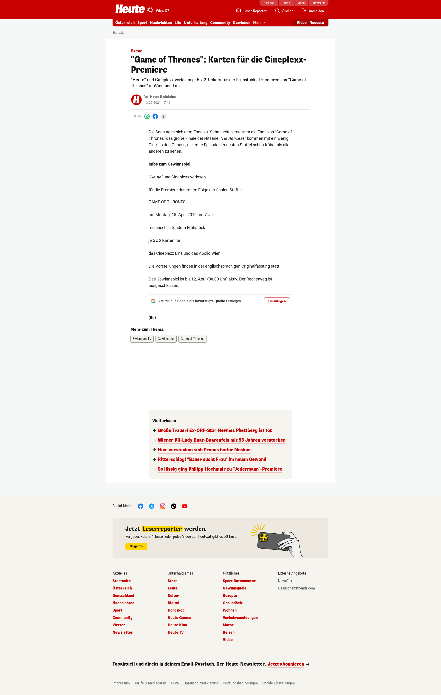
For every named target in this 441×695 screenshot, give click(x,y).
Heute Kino (177, 625)
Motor (228, 625)
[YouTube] (184, 505)
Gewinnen (241, 22)
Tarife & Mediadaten (150, 683)
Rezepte (230, 595)
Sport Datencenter (239, 581)
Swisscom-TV (142, 339)
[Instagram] (162, 505)
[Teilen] (163, 116)
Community (220, 22)
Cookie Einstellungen (278, 683)
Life (178, 22)
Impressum (121, 683)
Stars (172, 581)
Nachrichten (123, 603)
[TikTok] (173, 505)
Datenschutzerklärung (201, 683)
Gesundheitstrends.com (296, 588)
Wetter (119, 625)
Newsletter (123, 632)
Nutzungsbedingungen (240, 683)
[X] (151, 505)
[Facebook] (155, 116)
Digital (173, 603)
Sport (142, 22)
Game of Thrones (192, 339)
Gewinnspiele (234, 588)
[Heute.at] (130, 8)
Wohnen (230, 610)
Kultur (173, 595)
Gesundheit (233, 603)
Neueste (316, 22)
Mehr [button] (257, 22)
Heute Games (179, 617)
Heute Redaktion (163, 97)
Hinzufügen (277, 301)
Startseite (118, 32)
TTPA (175, 683)
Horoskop (176, 610)
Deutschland (123, 595)
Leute (173, 588)
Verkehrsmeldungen (240, 617)
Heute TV (176, 632)
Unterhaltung (195, 22)
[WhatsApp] (147, 116)
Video (302, 22)
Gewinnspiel (166, 339)
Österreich (125, 22)
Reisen (229, 632)
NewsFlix (285, 581)
